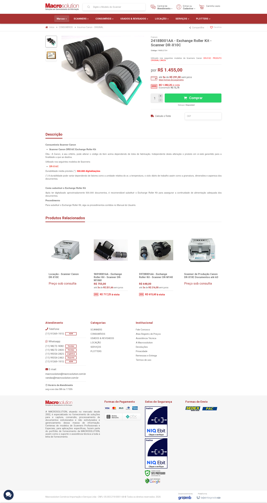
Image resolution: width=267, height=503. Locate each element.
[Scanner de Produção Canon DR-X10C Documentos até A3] (201, 264)
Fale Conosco (143, 329)
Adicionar (117, 285)
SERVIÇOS (96, 347)
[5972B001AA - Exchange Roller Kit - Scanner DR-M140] (156, 264)
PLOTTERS (96, 351)
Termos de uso (143, 360)
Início (51, 27)
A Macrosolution (144, 342)
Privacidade (141, 351)
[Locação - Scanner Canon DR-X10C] (65, 264)
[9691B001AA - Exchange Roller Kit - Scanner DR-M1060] (110, 264)
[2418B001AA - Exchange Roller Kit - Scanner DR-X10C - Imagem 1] (51, 41)
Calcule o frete (163, 116)
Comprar (195, 98)
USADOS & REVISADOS (102, 338)
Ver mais (68, 286)
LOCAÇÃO (96, 342)
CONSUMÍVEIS (66, 27)
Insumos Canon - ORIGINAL (90, 27)
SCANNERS (96, 329)
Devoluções (142, 347)
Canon (154, 37)
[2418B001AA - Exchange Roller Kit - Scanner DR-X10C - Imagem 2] (51, 55)
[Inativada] (156, 421)
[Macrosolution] (62, 6)
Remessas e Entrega (146, 355)
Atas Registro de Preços (148, 334)
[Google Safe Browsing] (152, 481)
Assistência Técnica (146, 338)
